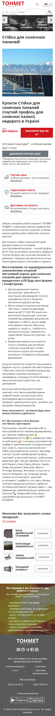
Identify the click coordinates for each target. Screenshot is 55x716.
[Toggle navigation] (7, 12)
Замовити (43, 533)
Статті (16, 670)
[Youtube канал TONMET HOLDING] (23, 649)
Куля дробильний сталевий (24, 533)
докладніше (16, 180)
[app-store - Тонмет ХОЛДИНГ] (36, 700)
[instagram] (37, 649)
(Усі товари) (9, 521)
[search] (49, 12)
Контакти (41, 666)
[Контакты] (37, 4)
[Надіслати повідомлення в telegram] (28, 649)
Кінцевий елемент (22, 568)
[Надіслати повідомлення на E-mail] (19, 649)
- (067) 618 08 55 (15, 684)
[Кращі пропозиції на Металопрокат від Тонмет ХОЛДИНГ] (13, 4)
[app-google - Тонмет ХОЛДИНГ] (19, 700)
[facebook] (32, 649)
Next (51, 19)
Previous (3, 19)
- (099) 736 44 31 (40, 684)
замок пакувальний (25, 556)
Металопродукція (16, 666)
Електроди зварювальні (24, 545)
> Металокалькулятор (27, 693)
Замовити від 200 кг (37, 132)
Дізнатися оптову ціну (25, 153)
